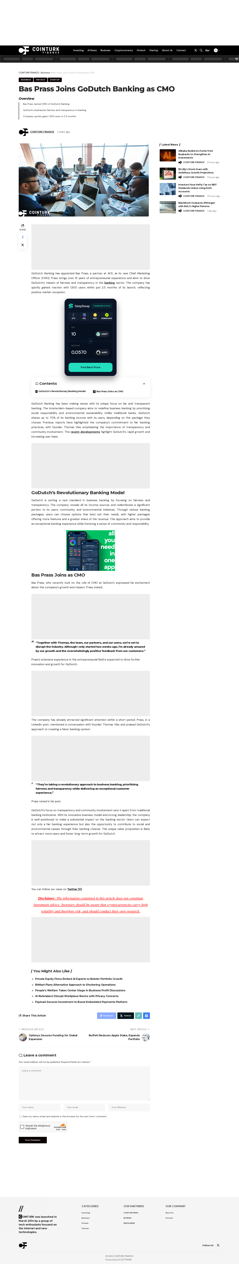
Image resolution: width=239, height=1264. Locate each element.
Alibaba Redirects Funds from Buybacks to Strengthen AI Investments (195, 154)
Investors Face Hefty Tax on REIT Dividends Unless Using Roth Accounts (197, 188)
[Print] (146, 1015)
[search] (201, 50)
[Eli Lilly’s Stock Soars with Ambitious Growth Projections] (168, 173)
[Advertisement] (119, 1254)
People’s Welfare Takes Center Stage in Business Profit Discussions (80, 990)
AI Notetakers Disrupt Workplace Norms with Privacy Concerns (77, 996)
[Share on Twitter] (23, 245)
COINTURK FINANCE (42, 131)
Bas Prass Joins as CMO (109, 391)
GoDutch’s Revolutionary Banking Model (62, 391)
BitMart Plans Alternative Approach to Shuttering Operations (75, 984)
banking (109, 283)
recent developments (85, 432)
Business (45, 72)
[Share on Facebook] (23, 237)
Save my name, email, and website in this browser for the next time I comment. (65, 1116)
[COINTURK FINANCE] (39, 50)
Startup (55, 80)
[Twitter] (195, 50)
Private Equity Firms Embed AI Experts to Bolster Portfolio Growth (79, 978)
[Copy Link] (138, 1015)
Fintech (40, 80)
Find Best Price (90, 367)
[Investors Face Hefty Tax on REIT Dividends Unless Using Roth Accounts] (168, 189)
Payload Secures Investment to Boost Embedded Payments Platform (81, 1002)
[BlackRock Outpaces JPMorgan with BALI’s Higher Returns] (168, 207)
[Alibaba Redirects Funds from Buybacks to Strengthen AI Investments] (168, 155)
